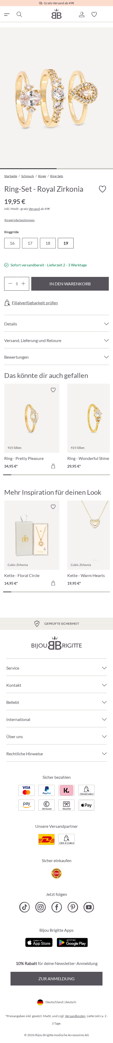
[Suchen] (19, 14)
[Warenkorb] (106, 14)
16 (12, 243)
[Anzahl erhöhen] (23, 284)
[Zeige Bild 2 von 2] (84, 168)
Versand (34, 209)
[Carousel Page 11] (89, 474)
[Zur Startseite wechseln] (56, 13)
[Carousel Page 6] (48, 474)
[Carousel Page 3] (23, 474)
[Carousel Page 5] (40, 474)
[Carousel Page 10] (81, 474)
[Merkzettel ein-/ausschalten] (53, 390)
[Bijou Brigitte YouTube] (89, 907)
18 (47, 243)
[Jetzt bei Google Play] (72, 941)
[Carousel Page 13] (106, 474)
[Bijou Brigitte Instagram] (41, 907)
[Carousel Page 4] (32, 474)
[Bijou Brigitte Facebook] (57, 907)
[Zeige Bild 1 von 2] (28, 168)
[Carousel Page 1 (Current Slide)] (7, 474)
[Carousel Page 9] (73, 474)
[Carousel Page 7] (56, 474)
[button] (81, 14)
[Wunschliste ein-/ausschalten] (102, 189)
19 (65, 243)
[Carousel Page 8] (65, 474)
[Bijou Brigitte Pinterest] (73, 907)
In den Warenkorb (70, 283)
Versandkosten (75, 1016)
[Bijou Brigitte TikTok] (24, 907)
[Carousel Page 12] (98, 474)
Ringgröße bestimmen (19, 220)
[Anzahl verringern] (10, 284)
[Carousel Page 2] (15, 474)
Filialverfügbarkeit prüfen (35, 302)
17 (30, 243)
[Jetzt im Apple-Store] (39, 941)
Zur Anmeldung (56, 978)
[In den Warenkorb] (53, 466)
